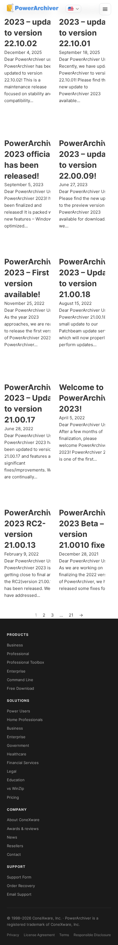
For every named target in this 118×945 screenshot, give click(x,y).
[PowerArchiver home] (32, 8)
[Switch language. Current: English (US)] (73, 9)
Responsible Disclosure (92, 935)
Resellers (15, 845)
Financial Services (23, 762)
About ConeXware (23, 819)
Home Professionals (25, 719)
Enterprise (16, 671)
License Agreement (39, 935)
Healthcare (16, 754)
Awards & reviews (23, 828)
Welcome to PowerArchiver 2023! (87, 398)
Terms (64, 935)
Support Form (19, 877)
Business (15, 645)
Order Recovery (21, 885)
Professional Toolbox (25, 662)
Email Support (19, 894)
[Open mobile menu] (105, 9)
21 (71, 615)
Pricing (13, 797)
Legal (11, 771)
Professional (18, 653)
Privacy (13, 935)
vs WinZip (15, 788)
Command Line (20, 679)
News (12, 837)
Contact (14, 854)
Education (16, 780)
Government (18, 745)
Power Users (18, 711)
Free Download (20, 688)
